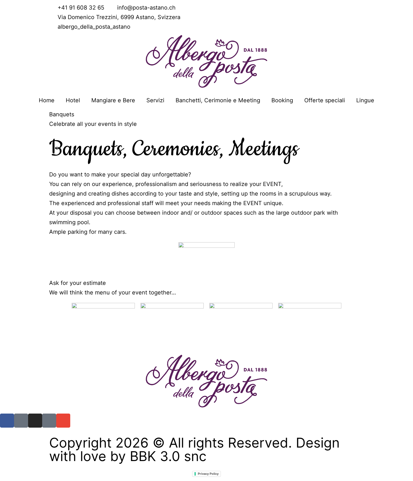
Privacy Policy (208, 474)
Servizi (155, 100)
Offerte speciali (324, 100)
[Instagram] (35, 421)
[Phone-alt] (21, 421)
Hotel (73, 100)
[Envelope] (63, 421)
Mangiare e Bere (113, 100)
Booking (282, 100)
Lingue (365, 100)
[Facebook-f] (7, 421)
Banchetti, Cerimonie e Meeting (218, 100)
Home (47, 100)
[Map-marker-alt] (49, 421)
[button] (54, 119)
